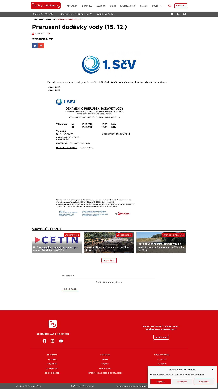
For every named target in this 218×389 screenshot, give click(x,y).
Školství (161, 359)
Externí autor (46, 39)
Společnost (105, 368)
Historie (162, 364)
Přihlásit (109, 260)
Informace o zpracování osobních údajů (136, 386)
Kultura (52, 359)
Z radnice (105, 355)
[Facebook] (178, 14)
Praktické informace (47, 19)
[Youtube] (171, 14)
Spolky (105, 364)
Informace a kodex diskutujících (105, 373)
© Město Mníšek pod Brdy (28, 386)
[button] (213, 369)
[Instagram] (184, 14)
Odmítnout (182, 381)
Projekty (52, 364)
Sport (105, 359)
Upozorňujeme (162, 355)
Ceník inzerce (52, 373)
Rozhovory (52, 368)
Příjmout (160, 381)
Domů (34, 19)
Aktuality (52, 355)
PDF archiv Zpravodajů (82, 386)
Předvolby (204, 381)
